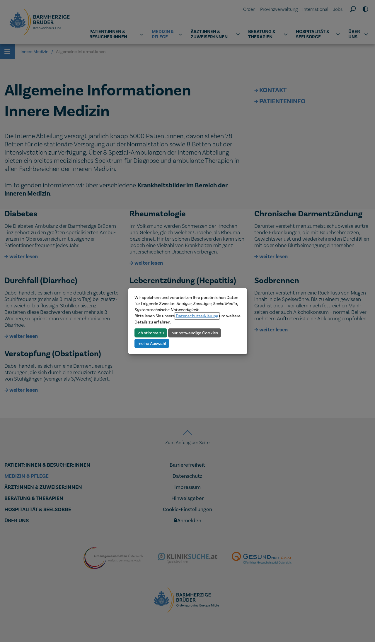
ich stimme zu (150, 332)
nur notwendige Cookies (194, 332)
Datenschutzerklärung (197, 315)
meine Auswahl (151, 343)
